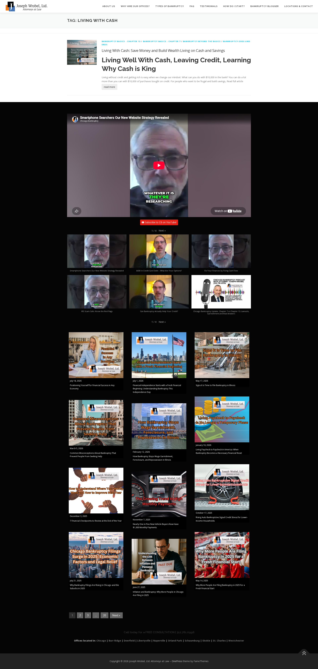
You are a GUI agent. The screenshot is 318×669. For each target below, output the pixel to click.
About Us (108, 6)
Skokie (206, 640)
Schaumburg (192, 640)
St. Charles (219, 640)
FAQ (192, 6)
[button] (162, 231)
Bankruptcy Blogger (264, 6)
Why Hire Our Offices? (135, 6)
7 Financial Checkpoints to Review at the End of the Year (96, 520)
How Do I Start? (234, 6)
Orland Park (175, 640)
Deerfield (129, 640)
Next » (116, 615)
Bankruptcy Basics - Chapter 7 (162, 41)
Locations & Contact (298, 6)
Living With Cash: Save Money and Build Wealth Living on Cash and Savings (163, 50)
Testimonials (209, 6)
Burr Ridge (115, 640)
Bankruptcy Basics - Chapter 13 (121, 41)
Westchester (236, 640)
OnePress (177, 661)
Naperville (159, 640)
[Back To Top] (304, 653)
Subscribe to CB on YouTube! (160, 222)
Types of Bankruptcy (169, 6)
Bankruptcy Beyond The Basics (202, 41)
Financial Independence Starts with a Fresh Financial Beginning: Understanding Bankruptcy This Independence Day (157, 388)
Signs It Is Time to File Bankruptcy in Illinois (215, 385)
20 (104, 615)
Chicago (101, 640)
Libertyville (144, 640)
